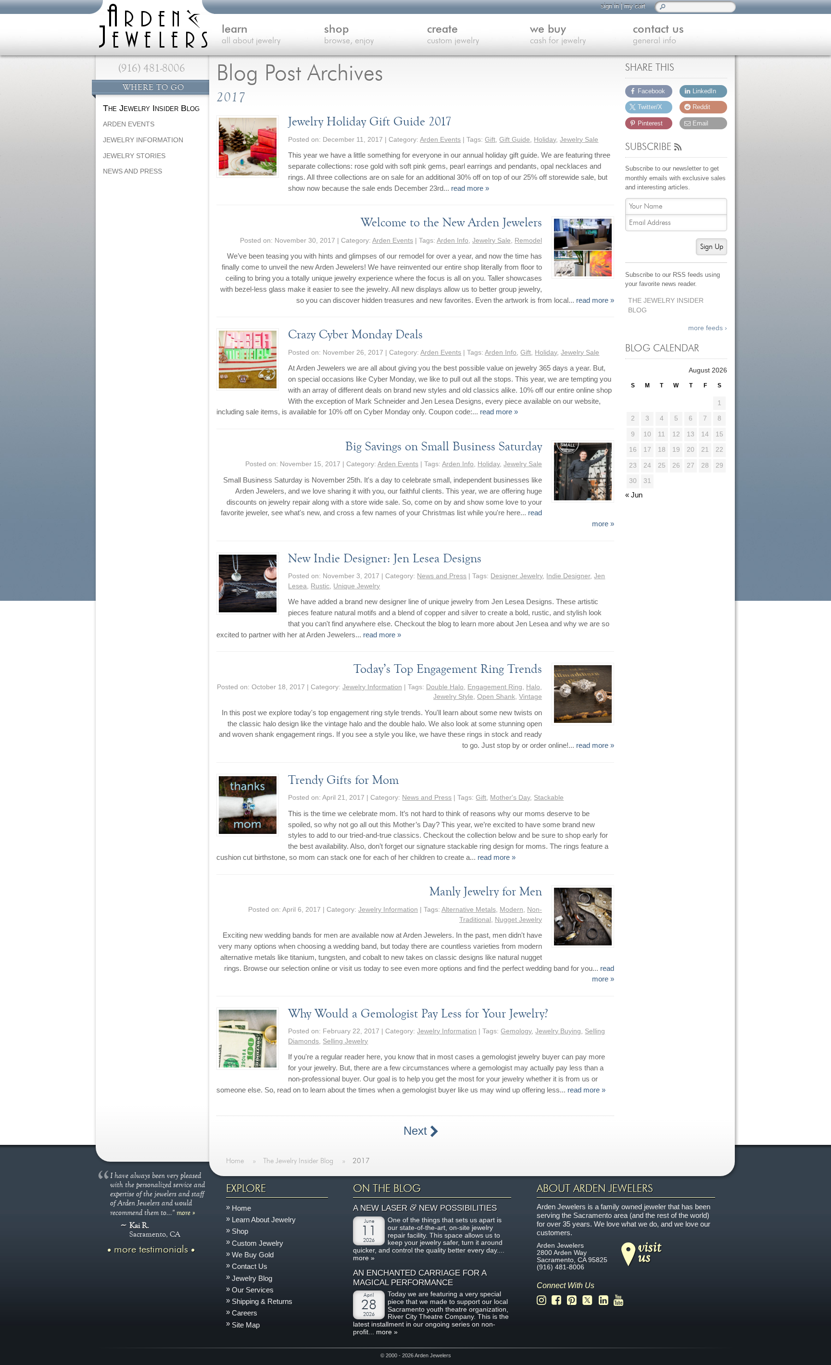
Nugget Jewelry (518, 919)
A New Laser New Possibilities (425, 1208)
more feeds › (707, 328)
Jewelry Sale (579, 139)
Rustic (320, 586)
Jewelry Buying (558, 1031)
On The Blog (387, 1188)
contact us (658, 35)
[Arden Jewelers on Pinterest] (574, 1300)
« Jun (633, 495)
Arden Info (452, 240)
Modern (511, 909)
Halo (533, 687)
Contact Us (249, 1266)
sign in (610, 6)
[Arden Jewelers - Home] (151, 24)
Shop (240, 1231)
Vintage (530, 696)
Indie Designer (568, 576)
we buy (558, 35)
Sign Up (711, 246)
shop (349, 35)
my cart (634, 6)
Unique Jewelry (356, 586)
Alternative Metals (468, 909)
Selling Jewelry (345, 1041)
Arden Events (440, 139)
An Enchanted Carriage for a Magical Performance (419, 1277)
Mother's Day (510, 797)
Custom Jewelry (257, 1243)
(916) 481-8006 (151, 68)
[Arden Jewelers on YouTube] (621, 1300)
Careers (244, 1313)
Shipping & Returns (262, 1301)
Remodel (528, 240)
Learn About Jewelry (264, 1220)
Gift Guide (514, 139)
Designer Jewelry (516, 576)
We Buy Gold (253, 1255)
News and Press (441, 576)
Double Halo (445, 687)
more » (185, 1212)
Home (241, 1208)
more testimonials (151, 1249)
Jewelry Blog (252, 1278)
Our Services (253, 1290)
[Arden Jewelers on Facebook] (559, 1300)
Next (416, 1131)
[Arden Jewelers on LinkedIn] (606, 1300)
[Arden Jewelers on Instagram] (544, 1300)
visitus (649, 1251)
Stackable (549, 797)
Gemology (516, 1031)
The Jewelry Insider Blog (666, 305)
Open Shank (496, 696)
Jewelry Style (453, 696)
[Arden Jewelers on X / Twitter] (590, 1300)
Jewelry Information (372, 687)
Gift (490, 139)
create (453, 35)
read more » (470, 188)
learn (251, 35)
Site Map (246, 1324)
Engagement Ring (494, 687)
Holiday (545, 139)
